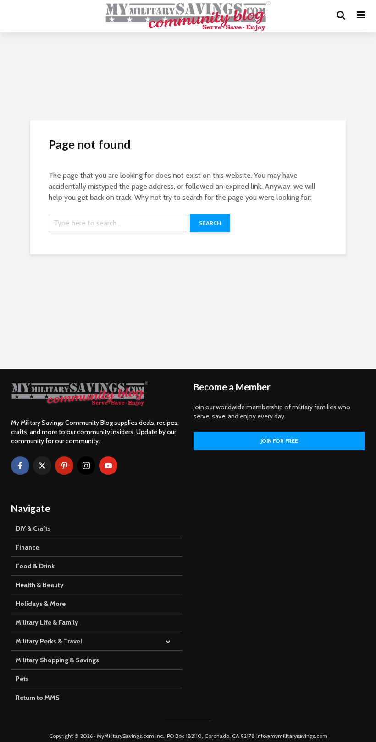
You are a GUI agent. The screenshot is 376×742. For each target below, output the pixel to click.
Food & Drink (35, 566)
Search (210, 223)
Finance (27, 547)
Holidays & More (41, 603)
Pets (22, 679)
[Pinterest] (64, 465)
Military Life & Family (47, 622)
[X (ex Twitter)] (42, 465)
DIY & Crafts (33, 528)
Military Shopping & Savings (57, 660)
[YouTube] (108, 465)
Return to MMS (38, 697)
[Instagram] (86, 465)
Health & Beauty (40, 585)
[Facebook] (20, 465)
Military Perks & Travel (49, 641)
